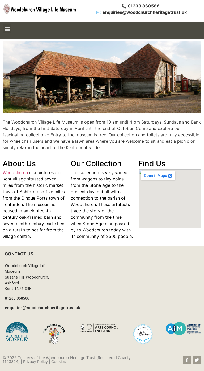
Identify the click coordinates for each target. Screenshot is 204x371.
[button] (7, 28)
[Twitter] (197, 360)
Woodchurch (15, 172)
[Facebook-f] (187, 360)
